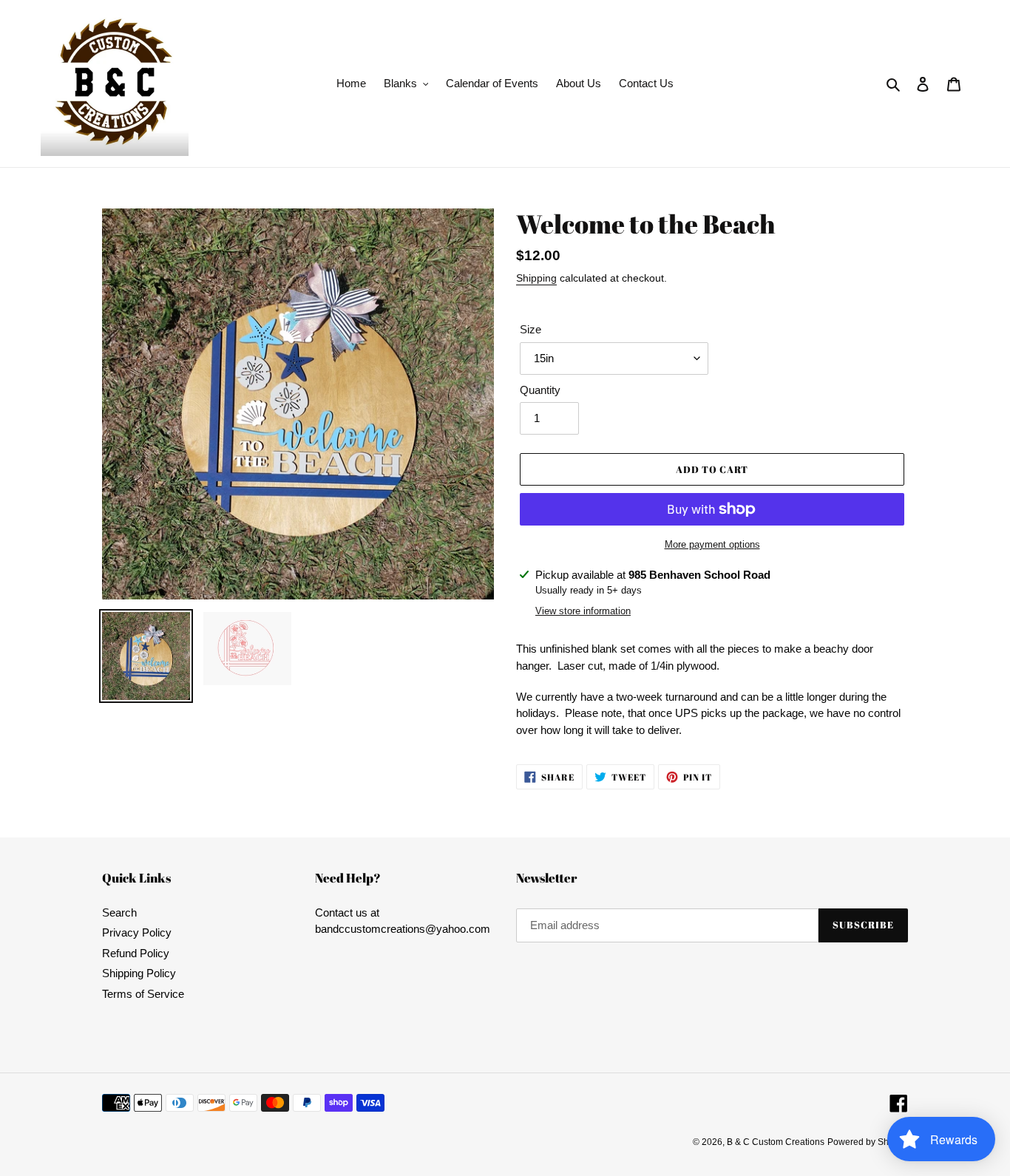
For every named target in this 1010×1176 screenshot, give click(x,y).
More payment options (712, 544)
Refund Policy (135, 953)
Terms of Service (143, 994)
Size (530, 329)
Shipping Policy (139, 973)
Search (119, 912)
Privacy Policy (137, 932)
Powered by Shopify (867, 1142)
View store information (583, 610)
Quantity (540, 390)
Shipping (536, 278)
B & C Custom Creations (775, 1142)
